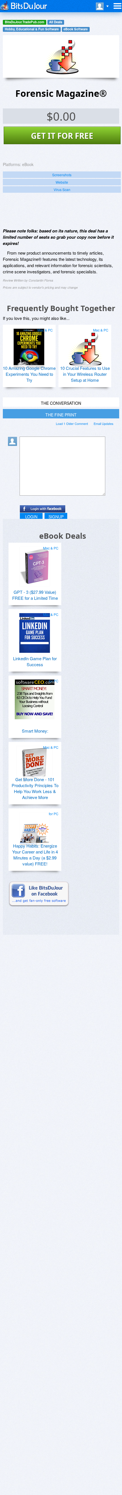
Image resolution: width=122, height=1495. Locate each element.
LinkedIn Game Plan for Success (35, 661)
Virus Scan (62, 189)
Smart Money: (35, 731)
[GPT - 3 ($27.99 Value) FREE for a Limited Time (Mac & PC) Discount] (35, 564)
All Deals (55, 22)
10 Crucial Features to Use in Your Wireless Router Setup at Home (85, 374)
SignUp (56, 516)
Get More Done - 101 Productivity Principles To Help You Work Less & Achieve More (35, 788)
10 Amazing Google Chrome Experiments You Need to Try (29, 374)
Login (31, 516)
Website (62, 182)
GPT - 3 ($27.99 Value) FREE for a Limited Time (35, 595)
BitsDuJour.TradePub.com (24, 22)
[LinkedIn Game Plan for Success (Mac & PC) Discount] (35, 630)
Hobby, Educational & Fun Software (32, 29)
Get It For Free (62, 135)
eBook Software (76, 29)
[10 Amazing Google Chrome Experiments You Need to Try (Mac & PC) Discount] (29, 346)
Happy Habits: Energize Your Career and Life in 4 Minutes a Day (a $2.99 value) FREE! (35, 855)
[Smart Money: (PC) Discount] (35, 697)
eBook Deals (62, 536)
